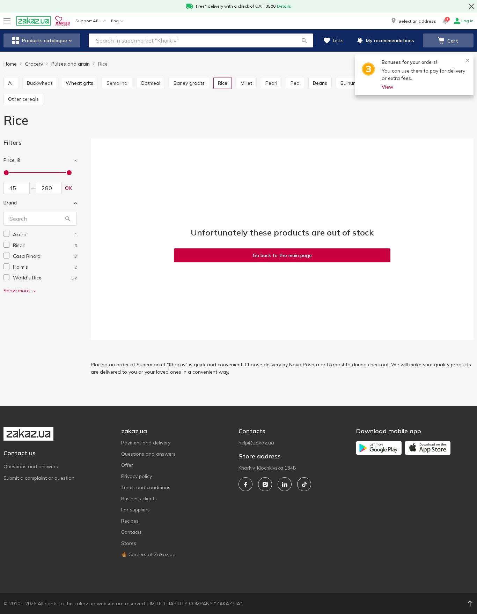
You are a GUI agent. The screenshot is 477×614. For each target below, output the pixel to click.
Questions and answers (30, 466)
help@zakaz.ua (256, 443)
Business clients (139, 498)
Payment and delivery (145, 443)
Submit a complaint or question (38, 478)
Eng (115, 20)
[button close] (471, 6)
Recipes (130, 521)
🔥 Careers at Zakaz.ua (148, 554)
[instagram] (265, 484)
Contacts (131, 532)
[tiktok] (304, 484)
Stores (128, 543)
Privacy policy (136, 476)
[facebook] (245, 484)
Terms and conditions (145, 487)
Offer (127, 465)
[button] (413, 21)
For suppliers (135, 510)
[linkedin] (285, 484)
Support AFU (88, 20)
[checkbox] (6, 234)
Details (284, 6)
